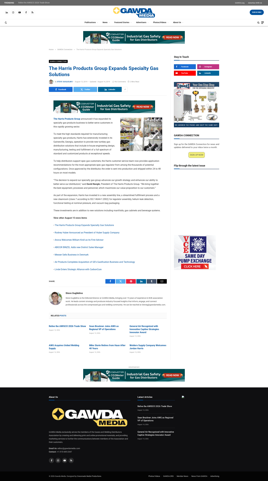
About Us (177, 22)
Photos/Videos (159, 22)
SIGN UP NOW (196, 155)
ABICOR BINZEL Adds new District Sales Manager (79, 247)
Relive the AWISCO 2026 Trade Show (34, 3)
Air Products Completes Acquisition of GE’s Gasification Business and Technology (95, 262)
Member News (182, 476)
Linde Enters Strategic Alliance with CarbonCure (78, 269)
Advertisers (141, 22)
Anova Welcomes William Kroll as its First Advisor (79, 240)
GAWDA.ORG (168, 476)
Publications (90, 22)
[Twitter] (39, 116)
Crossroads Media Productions (89, 476)
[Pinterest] (39, 129)
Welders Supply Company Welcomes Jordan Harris (148, 347)
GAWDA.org (239, 3)
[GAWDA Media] (134, 12)
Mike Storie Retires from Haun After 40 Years (107, 347)
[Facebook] (39, 109)
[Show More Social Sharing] (125, 89)
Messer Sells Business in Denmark (71, 254)
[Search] (258, 22)
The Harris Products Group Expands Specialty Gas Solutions (84, 225)
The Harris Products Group (66, 119)
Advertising (214, 476)
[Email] (39, 135)
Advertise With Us (255, 3)
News (105, 22)
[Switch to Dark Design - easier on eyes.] (5, 22)
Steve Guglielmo (65, 82)
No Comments (120, 82)
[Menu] (262, 22)
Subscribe (256, 12)
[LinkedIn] (39, 122)
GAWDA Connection (58, 61)
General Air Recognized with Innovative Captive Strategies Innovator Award (144, 329)
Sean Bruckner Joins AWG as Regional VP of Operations (104, 328)
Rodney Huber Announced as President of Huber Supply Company (87, 232)
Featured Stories (121, 22)
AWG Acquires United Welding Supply (64, 347)
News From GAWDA (199, 476)
